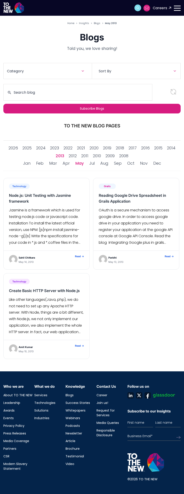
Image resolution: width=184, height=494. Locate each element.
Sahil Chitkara (27, 257)
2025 (27, 148)
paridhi (112, 257)
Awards (9, 410)
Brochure (73, 448)
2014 (171, 148)
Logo (15, 7)
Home (70, 23)
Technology (19, 186)
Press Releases (14, 433)
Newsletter (74, 433)
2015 (158, 148)
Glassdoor (164, 395)
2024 (41, 148)
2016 (145, 148)
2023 (54, 148)
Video (70, 464)
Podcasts (73, 425)
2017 (133, 148)
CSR (6, 456)
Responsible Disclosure (105, 432)
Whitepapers (75, 410)
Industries (41, 418)
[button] (137, 7)
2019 (107, 148)
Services (40, 395)
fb (148, 395)
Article (70, 441)
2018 (120, 148)
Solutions (41, 410)
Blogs (97, 23)
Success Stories (78, 403)
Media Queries (107, 423)
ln (130, 395)
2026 (13, 148)
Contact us (147, 8)
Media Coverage (16, 441)
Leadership (11, 403)
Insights (84, 23)
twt (139, 395)
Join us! (102, 403)
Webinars (73, 418)
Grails (107, 186)
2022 (68, 148)
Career (101, 395)
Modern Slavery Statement (15, 466)
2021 (81, 148)
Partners (9, 448)
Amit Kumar (26, 347)
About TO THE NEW (18, 395)
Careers (160, 8)
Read (79, 256)
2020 (94, 148)
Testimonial (75, 456)
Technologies (44, 403)
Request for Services (105, 412)
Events (8, 418)
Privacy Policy (13, 425)
